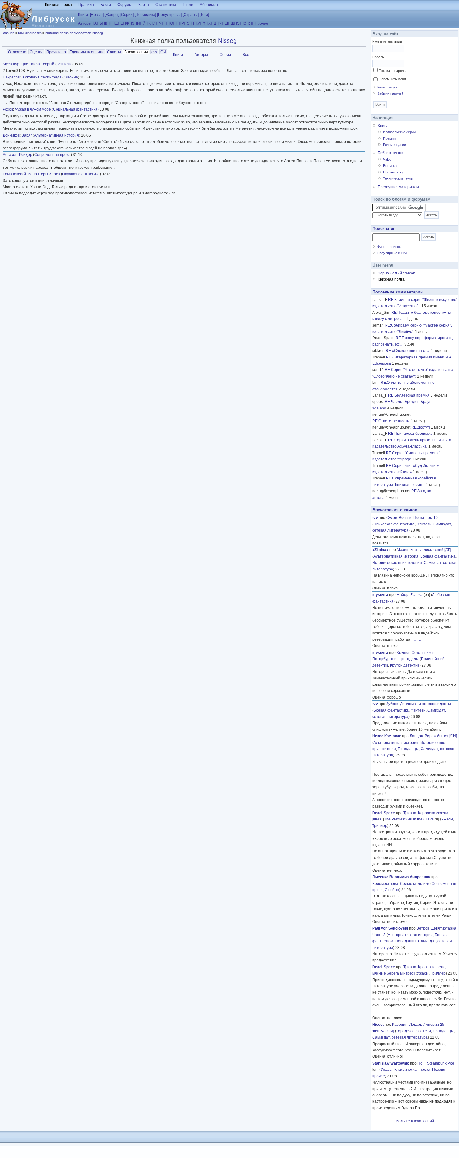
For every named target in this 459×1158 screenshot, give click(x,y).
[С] (188, 23)
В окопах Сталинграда (42, 77)
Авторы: (85, 23)
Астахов (10, 155)
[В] (106, 23)
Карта (143, 5)
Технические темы (398, 178)
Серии (225, 55)
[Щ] (232, 23)
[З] (133, 23)
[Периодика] (145, 15)
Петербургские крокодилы (395, 659)
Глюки (188, 5)
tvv (375, 517)
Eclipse (416, 595)
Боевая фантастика (438, 556)
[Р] (182, 23)
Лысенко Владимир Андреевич (401, 877)
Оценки (36, 52)
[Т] (193, 23)
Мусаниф (11, 64)
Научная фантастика (81, 174)
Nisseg (227, 40)
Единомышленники (86, 52)
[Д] (116, 23)
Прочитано (56, 52)
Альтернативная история (56, 135)
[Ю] (244, 23)
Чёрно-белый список (396, 273)
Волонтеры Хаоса (44, 174)
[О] (171, 23)
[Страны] (191, 15)
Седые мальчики (414, 883)
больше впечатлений (415, 1121)
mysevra (380, 595)
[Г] (111, 23)
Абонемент (210, 5)
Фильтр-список (389, 246)
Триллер (379, 826)
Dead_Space (383, 813)
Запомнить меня (392, 79)
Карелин (399, 1024)
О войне (71, 77)
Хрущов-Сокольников (415, 652)
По (421, 1063)
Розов (8, 109)
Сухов (391, 517)
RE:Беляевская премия (409, 395)
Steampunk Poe (440, 1063)
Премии (389, 138)
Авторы (201, 55)
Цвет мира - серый (37, 64)
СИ (163, 52)
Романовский (14, 174)
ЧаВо (387, 159)
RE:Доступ (420, 427)
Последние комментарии (398, 292)
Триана (409, 813)
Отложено (17, 52)
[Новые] (97, 15)
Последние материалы (398, 187)
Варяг (27, 135)
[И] (138, 23)
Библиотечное (390, 153)
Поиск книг (384, 228)
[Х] (209, 23)
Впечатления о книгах (395, 510)
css (154, 52)
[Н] (166, 23)
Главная (8, 33)
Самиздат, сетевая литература (400, 1037)
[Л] (154, 23)
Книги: (83, 15)
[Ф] (204, 23)
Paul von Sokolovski (390, 928)
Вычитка (390, 166)
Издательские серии (399, 132)
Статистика (165, 5)
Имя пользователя (387, 41)
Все (246, 55)
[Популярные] (169, 15)
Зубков (392, 704)
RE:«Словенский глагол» (408, 350)
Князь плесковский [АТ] (430, 550)
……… (416, 639)
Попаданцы (408, 749)
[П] (177, 23)
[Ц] (215, 23)
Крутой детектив (404, 665)
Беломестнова (385, 883)
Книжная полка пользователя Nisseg (74, 33)
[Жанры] (112, 15)
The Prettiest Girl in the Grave (409, 819)
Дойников (11, 135)
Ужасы (447, 819)
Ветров (423, 928)
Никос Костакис (386, 736)
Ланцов (416, 736)
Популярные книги (392, 253)
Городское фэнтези (413, 1031)
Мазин (402, 550)
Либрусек (54, 18)
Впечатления (136, 52)
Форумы (124, 5)
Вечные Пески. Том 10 (418, 517)
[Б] (101, 23)
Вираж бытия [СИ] (441, 736)
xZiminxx (380, 550)
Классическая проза (412, 1069)
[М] (160, 23)
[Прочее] (261, 23)
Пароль (378, 57)
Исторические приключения (397, 562)
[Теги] (204, 15)
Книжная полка (58, 5)
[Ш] (226, 23)
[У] (198, 23)
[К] (149, 23)
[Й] (144, 23)
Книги (178, 55)
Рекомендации (394, 145)
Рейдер (25, 155)
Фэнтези (64, 64)
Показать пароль (392, 71)
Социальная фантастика (75, 109)
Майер (402, 595)
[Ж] (127, 23)
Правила (86, 5)
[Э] (238, 23)
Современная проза (52, 155)
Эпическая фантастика (394, 524)
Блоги (106, 5)
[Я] (250, 23)
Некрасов (11, 77)
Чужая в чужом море (33, 109)
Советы (114, 52)
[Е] (122, 23)
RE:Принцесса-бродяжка (410, 433)
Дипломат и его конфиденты (425, 704)
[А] (95, 23)
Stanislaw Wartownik (390, 1063)
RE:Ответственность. (391, 421)
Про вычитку (393, 172)
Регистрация (387, 87)
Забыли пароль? (390, 93)
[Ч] (220, 23)
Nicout (378, 1024)
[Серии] (127, 15)
